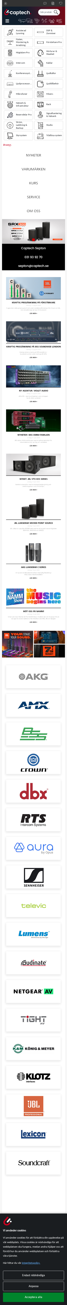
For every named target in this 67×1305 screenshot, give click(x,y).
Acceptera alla (33, 1297)
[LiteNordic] (44, 21)
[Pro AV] (29, 21)
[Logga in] (5, 3)
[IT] (22, 21)
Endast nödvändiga (33, 1275)
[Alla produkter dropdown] (10, 21)
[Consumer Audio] (59, 21)
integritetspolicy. (31, 1263)
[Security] (37, 21)
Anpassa (34, 1286)
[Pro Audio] (52, 21)
